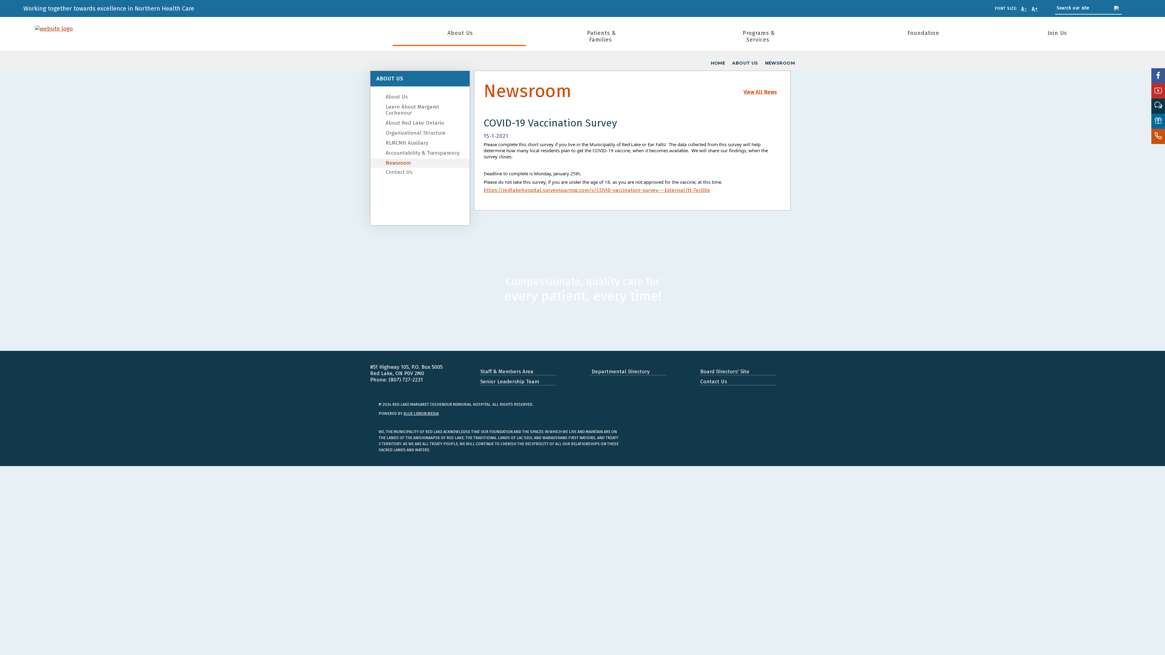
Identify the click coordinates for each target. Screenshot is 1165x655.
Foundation (923, 33)
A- (1024, 9)
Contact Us (399, 172)
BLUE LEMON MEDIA (421, 413)
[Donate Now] (1158, 121)
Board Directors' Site (724, 371)
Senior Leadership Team (509, 381)
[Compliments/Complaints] (1158, 106)
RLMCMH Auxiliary (407, 143)
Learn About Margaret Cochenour (412, 110)
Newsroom (398, 163)
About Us (460, 33)
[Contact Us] (1158, 136)
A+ (1035, 9)
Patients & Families (601, 36)
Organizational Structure (416, 133)
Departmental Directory (620, 371)
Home (718, 63)
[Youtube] (1158, 91)
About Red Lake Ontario (415, 123)
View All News (760, 92)
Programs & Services (759, 36)
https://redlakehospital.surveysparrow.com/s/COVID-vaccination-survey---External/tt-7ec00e (597, 190)
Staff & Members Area (506, 371)
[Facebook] (1158, 75)
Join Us (1057, 33)
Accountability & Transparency (422, 153)
